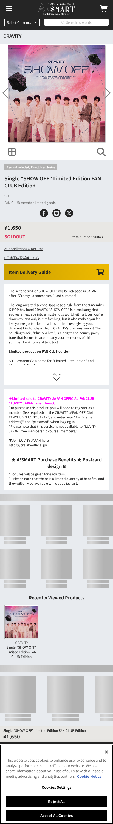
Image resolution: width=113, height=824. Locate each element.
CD (6, 209)
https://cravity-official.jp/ (28, 486)
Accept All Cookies (56, 815)
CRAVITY (12, 36)
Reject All (56, 801)
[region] (56, 784)
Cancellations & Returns (24, 276)
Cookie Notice (89, 776)
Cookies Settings (56, 787)
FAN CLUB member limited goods (30, 216)
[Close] (106, 752)
